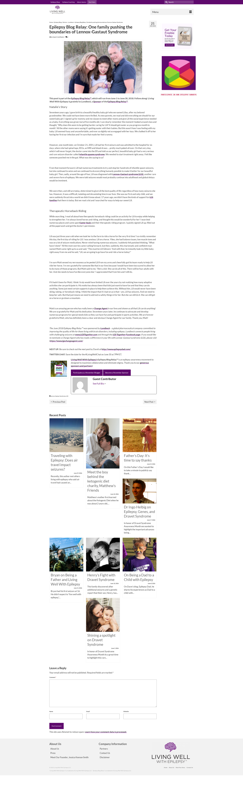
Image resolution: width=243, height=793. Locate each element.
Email (88, 711)
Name (51, 711)
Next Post (148, 401)
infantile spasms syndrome (92, 154)
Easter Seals (85, 222)
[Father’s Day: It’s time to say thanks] (139, 435)
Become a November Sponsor (116, 373)
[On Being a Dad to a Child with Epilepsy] (139, 554)
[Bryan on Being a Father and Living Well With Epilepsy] (66, 554)
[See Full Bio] (105, 383)
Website (126, 711)
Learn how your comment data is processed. (106, 732)
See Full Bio (98, 383)
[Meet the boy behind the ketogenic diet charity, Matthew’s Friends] (102, 443)
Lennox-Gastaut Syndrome (58, 396)
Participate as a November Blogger (86, 373)
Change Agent (101, 308)
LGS (67, 396)
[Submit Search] (166, 2)
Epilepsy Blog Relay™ (81, 98)
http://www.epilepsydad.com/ (116, 349)
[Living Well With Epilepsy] (72, 10)
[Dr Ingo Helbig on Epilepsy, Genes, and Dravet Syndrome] (139, 490)
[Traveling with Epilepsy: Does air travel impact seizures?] (66, 435)
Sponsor (97, 101)
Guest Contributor (58, 37)
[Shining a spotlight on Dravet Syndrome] (103, 614)
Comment (52, 677)
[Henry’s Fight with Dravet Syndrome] (103, 554)
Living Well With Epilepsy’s (84, 359)
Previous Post (59, 401)
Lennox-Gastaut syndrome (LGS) (128, 174)
